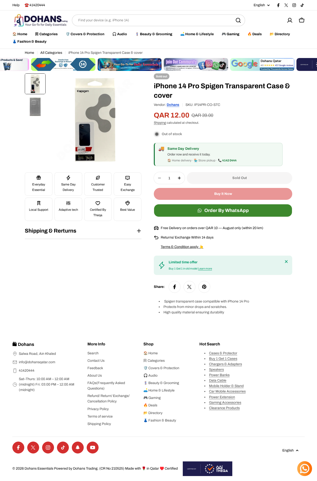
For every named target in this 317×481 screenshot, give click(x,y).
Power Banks (219, 375)
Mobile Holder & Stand (226, 386)
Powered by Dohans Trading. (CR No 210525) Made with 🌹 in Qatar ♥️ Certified (116, 468)
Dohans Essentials (39, 468)
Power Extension (222, 397)
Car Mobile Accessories (227, 391)
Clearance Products (224, 408)
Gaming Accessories (225, 402)
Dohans (173, 105)
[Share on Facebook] (175, 287)
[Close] (286, 261)
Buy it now (223, 194)
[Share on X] (189, 287)
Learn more (205, 268)
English (259, 5)
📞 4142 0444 (227, 160)
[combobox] (158, 20)
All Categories (51, 53)
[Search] (238, 20)
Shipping (160, 122)
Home (29, 53)
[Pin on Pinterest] (204, 287)
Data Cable (217, 380)
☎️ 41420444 (35, 5)
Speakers (216, 369)
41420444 (26, 370)
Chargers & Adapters (225, 364)
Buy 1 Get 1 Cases (223, 359)
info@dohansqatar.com (37, 362)
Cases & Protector (223, 353)
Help (16, 5)
